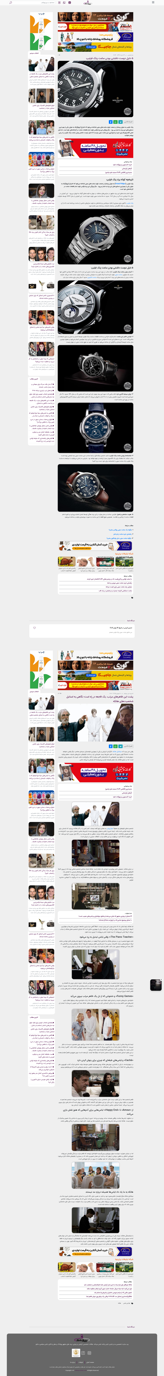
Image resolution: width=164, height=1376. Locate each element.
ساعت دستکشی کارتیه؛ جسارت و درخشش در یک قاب (115, 591)
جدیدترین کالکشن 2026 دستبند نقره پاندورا (118, 172)
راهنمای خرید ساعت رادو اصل (122, 534)
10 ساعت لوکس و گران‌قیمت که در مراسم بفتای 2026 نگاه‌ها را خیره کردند (109, 579)
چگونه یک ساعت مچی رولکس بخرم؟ (120, 530)
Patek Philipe (120, 184)
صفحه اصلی (90, 1362)
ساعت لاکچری (92, 277)
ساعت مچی (118, 274)
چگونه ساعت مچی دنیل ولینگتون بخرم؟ (119, 538)
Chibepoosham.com (80, 1371)
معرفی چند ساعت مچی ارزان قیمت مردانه (119, 587)
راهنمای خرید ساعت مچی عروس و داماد (119, 583)
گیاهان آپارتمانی (127, 168)
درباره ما (72, 1362)
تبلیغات (80, 1362)
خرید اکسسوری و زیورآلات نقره (122, 165)
